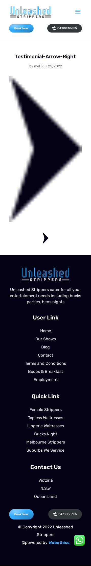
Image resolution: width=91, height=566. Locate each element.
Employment (46, 379)
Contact (45, 355)
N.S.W (45, 488)
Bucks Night (45, 434)
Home (45, 330)
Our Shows (45, 338)
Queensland (45, 496)
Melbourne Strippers (45, 442)
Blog (45, 347)
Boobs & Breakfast (45, 371)
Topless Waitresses (45, 417)
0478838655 (67, 28)
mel (37, 66)
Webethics (59, 542)
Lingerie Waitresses (45, 425)
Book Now (21, 28)
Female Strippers (46, 409)
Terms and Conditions (45, 363)
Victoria (45, 480)
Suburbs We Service (45, 450)
